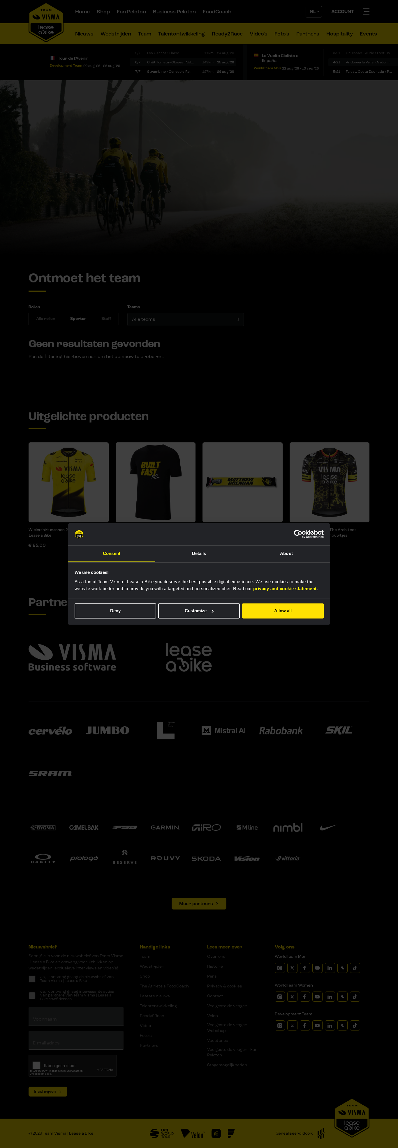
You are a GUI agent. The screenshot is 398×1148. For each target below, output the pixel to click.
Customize (196, 610)
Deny (115, 610)
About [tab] (286, 553)
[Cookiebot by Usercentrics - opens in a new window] (298, 534)
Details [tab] (199, 553)
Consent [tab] (111, 553)
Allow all (283, 610)
